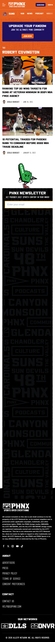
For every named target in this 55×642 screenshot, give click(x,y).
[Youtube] (17, 546)
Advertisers (8, 562)
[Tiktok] (22, 546)
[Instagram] (12, 546)
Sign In (50, 4)
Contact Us (8, 601)
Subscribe (40, 5)
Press (5, 568)
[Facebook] (3, 546)
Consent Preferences (13, 584)
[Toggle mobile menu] (3, 4)
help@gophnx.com (11, 606)
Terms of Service (11, 578)
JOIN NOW (27, 36)
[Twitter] (8, 546)
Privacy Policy (9, 573)
